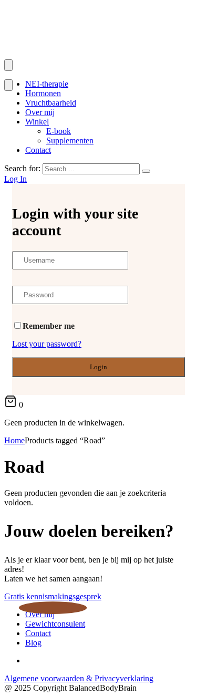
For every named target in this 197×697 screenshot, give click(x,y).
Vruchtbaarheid (50, 102)
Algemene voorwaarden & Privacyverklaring (78, 678)
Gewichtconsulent (55, 623)
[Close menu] (8, 85)
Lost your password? (46, 343)
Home (14, 440)
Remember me (49, 325)
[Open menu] (8, 65)
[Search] (146, 171)
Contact (38, 149)
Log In (15, 178)
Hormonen (43, 93)
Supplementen (70, 140)
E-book (58, 131)
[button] (52, 596)
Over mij (40, 112)
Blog (33, 642)
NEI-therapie (46, 83)
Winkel (37, 121)
